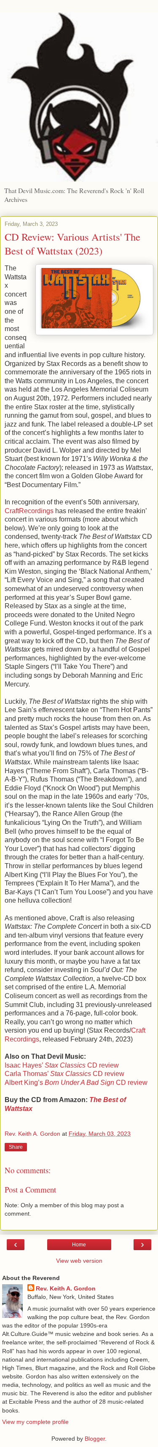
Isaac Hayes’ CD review (62, 1065)
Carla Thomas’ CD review (64, 1073)
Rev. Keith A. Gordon (66, 1288)
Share (16, 1147)
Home (79, 1245)
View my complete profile (35, 1421)
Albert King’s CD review (76, 1082)
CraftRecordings (29, 510)
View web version (79, 1260)
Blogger (95, 1438)
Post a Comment (30, 1189)
